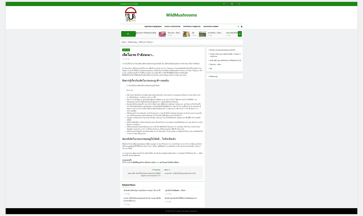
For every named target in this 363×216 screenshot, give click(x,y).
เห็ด (180, 33)
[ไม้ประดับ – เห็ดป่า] (149, 35)
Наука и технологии (172, 26)
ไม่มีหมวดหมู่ (126, 50)
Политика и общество (192, 26)
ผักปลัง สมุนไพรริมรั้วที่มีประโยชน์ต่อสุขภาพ (181, 198)
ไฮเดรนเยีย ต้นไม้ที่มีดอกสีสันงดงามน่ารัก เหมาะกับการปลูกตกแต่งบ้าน (236, 33)
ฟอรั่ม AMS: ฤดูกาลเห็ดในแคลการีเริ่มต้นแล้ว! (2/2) (225, 60)
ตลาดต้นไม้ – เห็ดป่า (202, 33)
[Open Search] (238, 26)
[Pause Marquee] (240, 34)
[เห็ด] (173, 35)
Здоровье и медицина (153, 26)
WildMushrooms (181, 15)
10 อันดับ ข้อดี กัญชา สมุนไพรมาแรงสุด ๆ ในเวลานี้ (142, 190)
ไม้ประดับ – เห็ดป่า (161, 33)
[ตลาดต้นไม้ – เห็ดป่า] (189, 35)
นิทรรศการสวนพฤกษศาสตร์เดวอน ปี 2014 (222, 50)
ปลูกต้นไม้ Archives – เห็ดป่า (175, 190)
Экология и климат (211, 26)
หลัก (221, 4)
